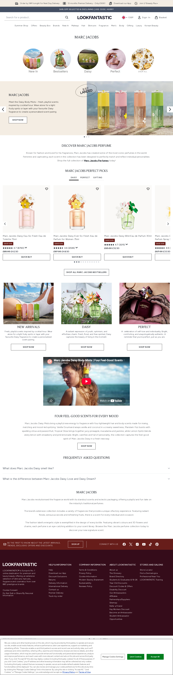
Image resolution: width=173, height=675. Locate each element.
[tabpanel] (86, 224)
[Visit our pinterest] (157, 544)
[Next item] (168, 224)
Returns (52, 580)
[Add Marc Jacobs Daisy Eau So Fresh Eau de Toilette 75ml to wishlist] (46, 189)
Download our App (57, 573)
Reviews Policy (85, 586)
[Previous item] (5, 224)
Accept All (155, 657)
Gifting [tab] (97, 177)
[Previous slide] (3, 109)
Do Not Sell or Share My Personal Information (18, 594)
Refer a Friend (116, 606)
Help (51, 570)
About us (114, 570)
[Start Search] (66, 17)
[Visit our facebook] (124, 544)
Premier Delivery (56, 593)
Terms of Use (85, 672)
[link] (144, 17)
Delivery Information (58, 583)
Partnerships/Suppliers (120, 599)
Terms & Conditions (88, 570)
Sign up (75, 544)
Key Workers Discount (120, 609)
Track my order (55, 596)
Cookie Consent (10, 590)
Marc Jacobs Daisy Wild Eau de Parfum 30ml (128, 236)
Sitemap (113, 603)
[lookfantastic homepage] (95, 17)
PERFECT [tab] (85, 177)
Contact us (54, 589)
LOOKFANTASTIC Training (151, 580)
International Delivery (58, 586)
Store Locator (146, 570)
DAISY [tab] (74, 177)
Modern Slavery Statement (91, 580)
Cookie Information (88, 576)
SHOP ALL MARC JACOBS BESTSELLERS (86, 272)
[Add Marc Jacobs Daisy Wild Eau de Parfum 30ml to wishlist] (148, 189)
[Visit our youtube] (144, 544)
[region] (86, 657)
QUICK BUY (26, 257)
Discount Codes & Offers (121, 586)
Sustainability (85, 583)
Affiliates (113, 596)
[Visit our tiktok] (150, 544)
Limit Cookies (136, 657)
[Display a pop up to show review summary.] (26, 248)
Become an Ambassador (121, 612)
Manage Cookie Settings (112, 657)
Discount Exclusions (58, 576)
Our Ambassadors (118, 593)
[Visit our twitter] (130, 544)
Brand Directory (117, 576)
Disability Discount (118, 589)
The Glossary (115, 573)
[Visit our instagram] (137, 544)
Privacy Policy (85, 573)
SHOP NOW (18, 120)
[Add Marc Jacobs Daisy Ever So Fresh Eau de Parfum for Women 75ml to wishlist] (97, 189)
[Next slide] (170, 109)
